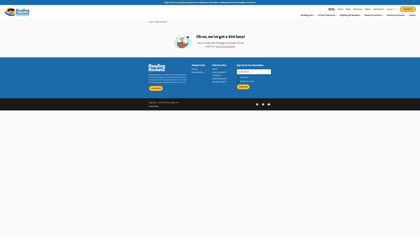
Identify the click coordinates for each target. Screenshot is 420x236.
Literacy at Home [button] (395, 15)
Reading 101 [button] (307, 15)
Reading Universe (219, 78)
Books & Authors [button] (373, 15)
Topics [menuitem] (412, 15)
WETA (331, 9)
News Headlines (198, 72)
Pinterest (263, 104)
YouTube (268, 104)
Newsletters (378, 9)
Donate (410, 10)
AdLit (215, 69)
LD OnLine (216, 75)
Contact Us (156, 88)
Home (151, 22)
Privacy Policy (153, 106)
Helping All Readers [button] (350, 15)
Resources (357, 9)
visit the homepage (225, 46)
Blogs (348, 9)
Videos (368, 9)
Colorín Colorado (219, 72)
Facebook (257, 104)
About (340, 9)
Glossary (195, 69)
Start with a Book (219, 82)
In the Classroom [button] (326, 15)
